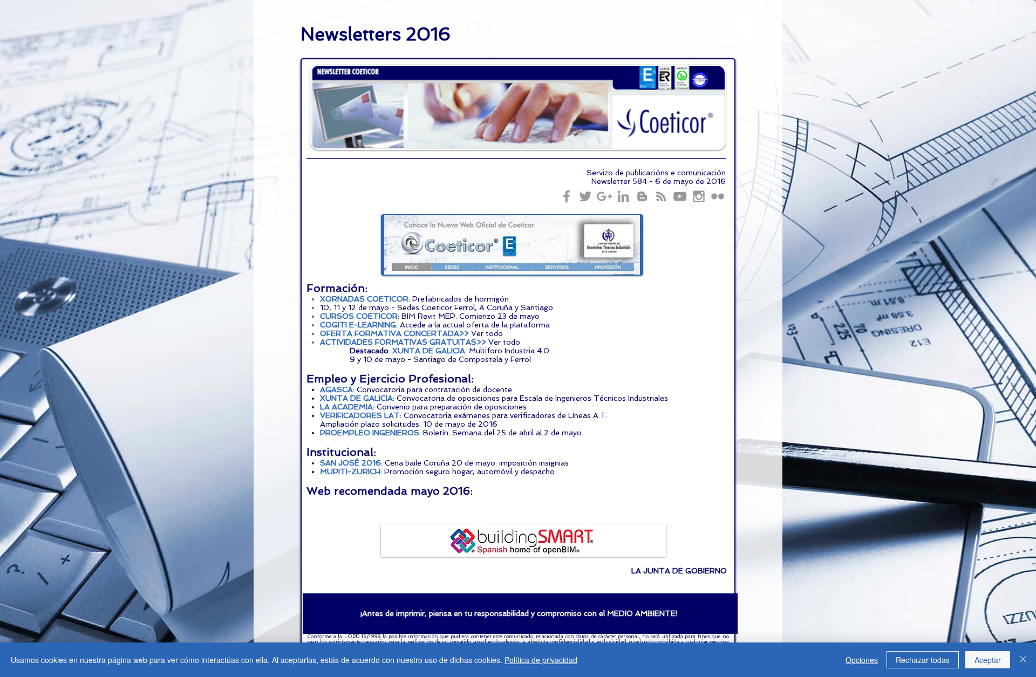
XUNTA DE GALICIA (428, 350)
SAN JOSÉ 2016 (350, 463)
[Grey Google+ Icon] (604, 196)
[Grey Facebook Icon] (566, 196)
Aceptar (987, 659)
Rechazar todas (923, 659)
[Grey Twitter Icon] (585, 196)
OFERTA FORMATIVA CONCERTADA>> (394, 333)
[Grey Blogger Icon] (642, 196)
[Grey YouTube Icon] (680, 196)
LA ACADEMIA (346, 406)
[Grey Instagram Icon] (699, 196)
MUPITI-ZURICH (350, 471)
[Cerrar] (1023, 659)
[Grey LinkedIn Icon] (623, 196)
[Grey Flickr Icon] (718, 196)
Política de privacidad (541, 659)
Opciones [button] (862, 659)
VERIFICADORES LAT (360, 415)
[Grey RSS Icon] (661, 196)
